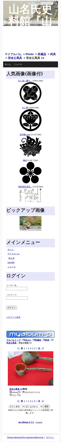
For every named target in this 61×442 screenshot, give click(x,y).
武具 (53, 54)
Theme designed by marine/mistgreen (25, 437)
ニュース (18, 64)
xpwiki (11, 262)
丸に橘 (25, 107)
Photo (30, 54)
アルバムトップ (13, 340)
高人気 (11, 258)
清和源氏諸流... (25, 186)
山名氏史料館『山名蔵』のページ (30, 27)
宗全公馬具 (15, 58)
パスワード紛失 (13, 317)
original (39, 422)
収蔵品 (42, 54)
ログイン (50, 437)
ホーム (8, 64)
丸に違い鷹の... (25, 81)
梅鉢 (25, 160)
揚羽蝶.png (25, 134)
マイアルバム (13, 54)
